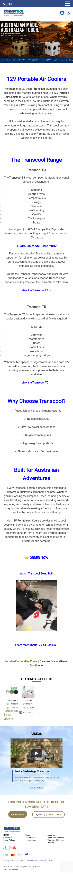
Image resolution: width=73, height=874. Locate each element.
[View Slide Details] (36, 42)
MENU (7, 4)
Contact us (8, 838)
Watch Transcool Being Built (36, 573)
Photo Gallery (9, 840)
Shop (27, 835)
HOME (6, 835)
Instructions (30, 840)
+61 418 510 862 (46, 861)
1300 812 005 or (33, 861)
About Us (51, 835)
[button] (67, 3)
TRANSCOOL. (15, 867)
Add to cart (28, 712)
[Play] (36, 753)
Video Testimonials (56, 838)
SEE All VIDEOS (36, 788)
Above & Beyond (15, 869)
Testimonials (30, 838)
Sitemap (37, 867)
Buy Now (19, 814)
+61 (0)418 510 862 (50, 814)
